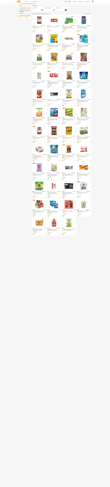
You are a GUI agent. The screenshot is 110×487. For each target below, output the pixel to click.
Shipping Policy (21, 11)
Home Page (21, 3)
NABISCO (59, 117)
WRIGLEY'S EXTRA (73, 25)
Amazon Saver (59, 25)
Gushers (74, 136)
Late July (74, 99)
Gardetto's (73, 154)
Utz (45, 228)
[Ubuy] (18, 1)
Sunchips (44, 209)
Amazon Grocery (43, 25)
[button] (75, 1)
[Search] (69, 1)
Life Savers (88, 99)
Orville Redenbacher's (58, 228)
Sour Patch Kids (43, 191)
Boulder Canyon (43, 62)
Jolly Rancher (88, 25)
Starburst (74, 117)
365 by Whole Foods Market (88, 191)
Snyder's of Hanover (58, 62)
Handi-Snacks (44, 99)
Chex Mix (59, 136)
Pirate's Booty (73, 62)
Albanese (59, 191)
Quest (60, 209)
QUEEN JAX (88, 62)
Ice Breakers (59, 154)
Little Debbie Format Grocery (58, 99)
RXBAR (74, 191)
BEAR (74, 209)
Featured (89, 13)
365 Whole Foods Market (88, 117)
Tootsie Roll (44, 154)
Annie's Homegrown (43, 117)
